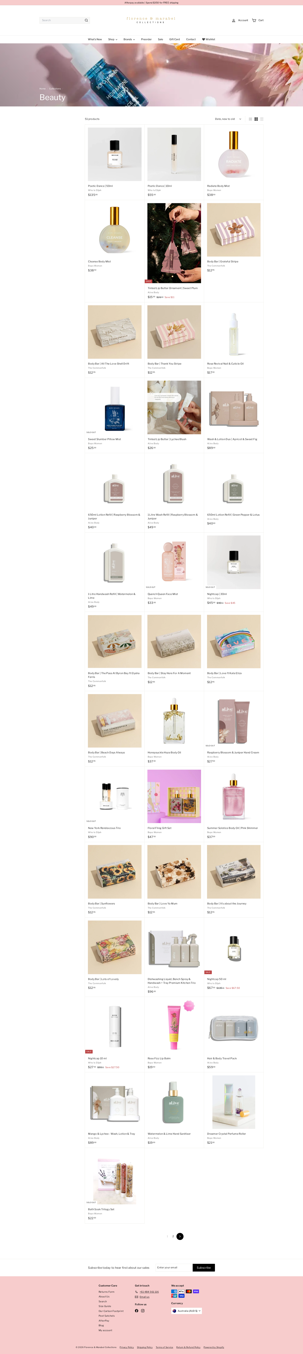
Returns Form (107, 1291)
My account (105, 1330)
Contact (191, 39)
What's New (95, 39)
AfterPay (104, 1320)
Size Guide (105, 1306)
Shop (111, 39)
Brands (128, 39)
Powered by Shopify (214, 1347)
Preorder (146, 39)
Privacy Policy (127, 1347)
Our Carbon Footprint (111, 1311)
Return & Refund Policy (188, 1347)
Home (42, 88)
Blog (101, 1325)
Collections (55, 88)
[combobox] (64, 20)
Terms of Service (164, 1347)
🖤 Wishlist (208, 39)
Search (103, 1301)
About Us (104, 1296)
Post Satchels (107, 1315)
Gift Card (174, 39)
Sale (160, 39)
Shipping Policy (145, 1347)
